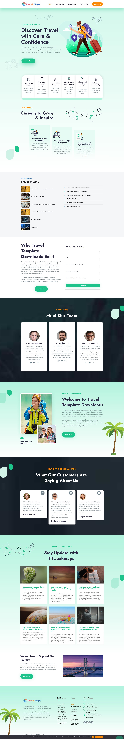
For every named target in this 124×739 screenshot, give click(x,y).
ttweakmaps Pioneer (76, 706)
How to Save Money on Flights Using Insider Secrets (33, 588)
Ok (93, 736)
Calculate (83, 286)
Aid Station (74, 709)
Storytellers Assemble (74, 716)
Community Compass (73, 712)
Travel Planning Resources (61, 708)
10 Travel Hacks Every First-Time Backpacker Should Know (89, 629)
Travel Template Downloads (75, 723)
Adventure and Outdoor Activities (62, 712)
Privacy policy (99, 736)
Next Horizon (72, 4)
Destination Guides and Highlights (62, 722)
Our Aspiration (60, 4)
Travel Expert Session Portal (74, 720)
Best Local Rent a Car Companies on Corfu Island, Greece (61, 589)
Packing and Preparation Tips (62, 715)
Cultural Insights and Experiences (62, 719)
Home (50, 4)
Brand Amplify (84, 4)
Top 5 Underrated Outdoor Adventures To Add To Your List (61, 629)
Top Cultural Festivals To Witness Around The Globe (32, 628)
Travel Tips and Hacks (61, 704)
